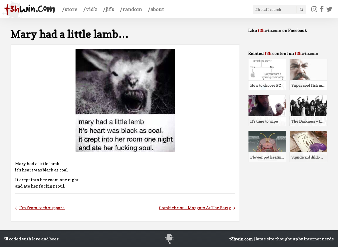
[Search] (301, 9)
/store (69, 9)
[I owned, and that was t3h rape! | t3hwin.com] (29, 9)
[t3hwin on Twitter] (329, 9)
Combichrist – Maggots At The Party (195, 207)
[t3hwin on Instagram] (314, 9)
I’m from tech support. (42, 207)
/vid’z (90, 9)
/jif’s (108, 9)
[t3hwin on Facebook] (321, 9)
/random (131, 9)
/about (156, 9)
